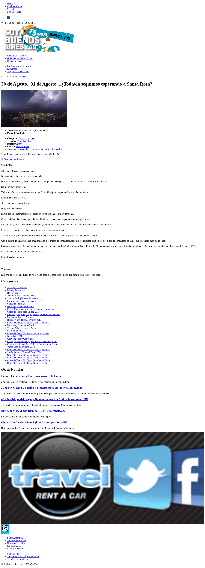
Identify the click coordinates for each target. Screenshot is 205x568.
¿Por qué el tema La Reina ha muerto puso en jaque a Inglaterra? (41, 387)
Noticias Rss (13, 553)
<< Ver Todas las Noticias (13, 76)
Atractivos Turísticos (17, 287)
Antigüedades (24, 141)
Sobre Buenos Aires (16, 540)
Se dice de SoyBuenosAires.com (22, 298)
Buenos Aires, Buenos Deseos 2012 (24, 320)
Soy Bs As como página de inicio (23, 556)
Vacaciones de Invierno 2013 (21, 347)
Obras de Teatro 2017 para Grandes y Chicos (28, 360)
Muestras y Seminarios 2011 (20, 306)
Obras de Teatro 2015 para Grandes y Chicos (28, 355)
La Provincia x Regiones (19, 66)
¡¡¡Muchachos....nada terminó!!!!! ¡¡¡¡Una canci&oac (33, 410)
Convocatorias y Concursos (20, 338)
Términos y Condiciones (18, 559)
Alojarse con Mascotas (18, 71)
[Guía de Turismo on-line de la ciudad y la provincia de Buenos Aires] (42, 51)
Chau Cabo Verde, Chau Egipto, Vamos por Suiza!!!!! (34, 422)
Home (10, 3)
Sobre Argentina (15, 538)
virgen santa (37, 149)
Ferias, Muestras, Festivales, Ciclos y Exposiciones (31, 309)
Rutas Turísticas (14, 61)
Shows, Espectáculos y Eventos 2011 (24, 301)
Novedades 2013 (15, 336)
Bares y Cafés (13, 293)
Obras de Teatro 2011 (17, 303)
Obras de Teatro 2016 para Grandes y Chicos (28, 357)
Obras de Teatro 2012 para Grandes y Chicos (28, 322)
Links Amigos (14, 546)
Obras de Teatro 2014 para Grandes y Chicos (28, 349)
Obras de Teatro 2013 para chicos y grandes (28, 333)
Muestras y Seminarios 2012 (20, 325)
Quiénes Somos (14, 6)
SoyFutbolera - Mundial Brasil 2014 (24, 352)
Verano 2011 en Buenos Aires (21, 295)
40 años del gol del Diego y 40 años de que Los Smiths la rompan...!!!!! (44, 399)
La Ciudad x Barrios (17, 55)
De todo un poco (27, 138)
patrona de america (53, 149)
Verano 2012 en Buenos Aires (21, 328)
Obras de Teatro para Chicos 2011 (23, 312)
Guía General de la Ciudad (20, 58)
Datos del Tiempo (15, 548)
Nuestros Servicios (16, 543)
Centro (18, 143)
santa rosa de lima (21, 149)
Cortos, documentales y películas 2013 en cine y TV (32, 341)
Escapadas (12, 69)
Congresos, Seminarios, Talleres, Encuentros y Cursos (32, 344)
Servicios (11, 9)
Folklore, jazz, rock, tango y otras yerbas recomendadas (33, 314)
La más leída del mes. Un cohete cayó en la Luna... (32, 376)
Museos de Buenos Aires (19, 317)
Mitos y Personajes (16, 290)
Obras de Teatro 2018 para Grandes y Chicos (28, 363)
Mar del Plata (22, 146)
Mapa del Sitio (14, 11)
